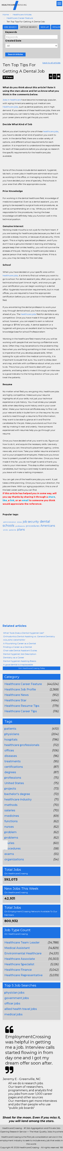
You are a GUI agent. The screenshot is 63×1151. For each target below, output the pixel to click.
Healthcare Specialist (19, 964)
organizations (14, 859)
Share (5, 511)
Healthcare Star (15, 700)
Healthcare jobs (10, 106)
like (5, 500)
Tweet (15, 511)
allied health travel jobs (20, 1009)
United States (14, 783)
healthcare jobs (50, 131)
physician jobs (14, 992)
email (25, 500)
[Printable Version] (50, 76)
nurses (9, 826)
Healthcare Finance (18, 969)
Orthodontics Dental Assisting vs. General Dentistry (29, 636)
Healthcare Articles (22, 14)
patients (10, 728)
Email (26, 511)
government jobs (16, 998)
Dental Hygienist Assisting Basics (19, 661)
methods (11, 805)
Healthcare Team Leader (22, 942)
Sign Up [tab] (45, 27)
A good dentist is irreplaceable (18, 664)
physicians (11, 734)
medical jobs (13, 1014)
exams (9, 854)
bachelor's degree (17, 794)
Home (6, 14)
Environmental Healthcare (22, 953)
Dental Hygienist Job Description (19, 654)
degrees (10, 772)
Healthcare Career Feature (20, 18)
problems (11, 837)
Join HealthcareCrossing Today (31, 668)
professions (12, 777)
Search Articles (15, 54)
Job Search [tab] (10, 27)
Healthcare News (16, 695)
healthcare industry (18, 799)
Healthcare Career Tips (20, 711)
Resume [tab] (56, 27)
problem (10, 832)
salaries (9, 810)
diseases (10, 756)
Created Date (13, 40)
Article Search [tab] (28, 27)
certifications (13, 766)
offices (9, 750)
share (51, 497)
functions (11, 821)
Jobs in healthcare (12, 99)
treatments (12, 761)
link (12, 500)
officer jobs (12, 1003)
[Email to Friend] (58, 76)
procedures (12, 848)
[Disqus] (31, 579)
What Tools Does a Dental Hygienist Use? (23, 633)
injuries (9, 843)
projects (10, 788)
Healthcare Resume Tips (21, 705)
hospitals (11, 739)
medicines (11, 815)
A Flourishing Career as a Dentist (19, 643)
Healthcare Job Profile (20, 689)
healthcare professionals (21, 745)
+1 (10, 511)
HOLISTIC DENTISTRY (14, 640)
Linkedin (20, 511)
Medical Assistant (17, 948)
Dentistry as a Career (13, 657)
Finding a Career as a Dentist (17, 647)
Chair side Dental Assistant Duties (20, 650)
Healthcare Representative (23, 975)
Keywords (11, 32)
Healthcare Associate (19, 959)
